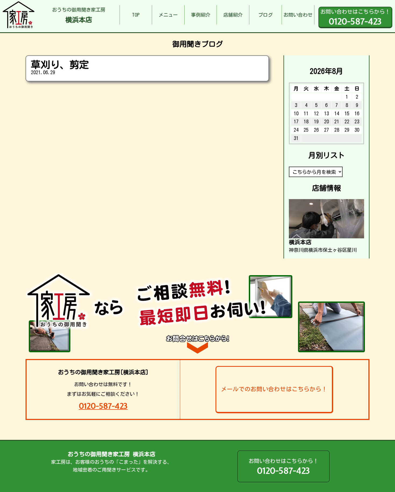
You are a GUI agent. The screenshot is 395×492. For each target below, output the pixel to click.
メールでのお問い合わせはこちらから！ (274, 389)
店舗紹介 (233, 14)
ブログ (265, 14)
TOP (135, 14)
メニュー (168, 14)
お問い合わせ (298, 14)
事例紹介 (200, 14)
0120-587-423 (103, 406)
